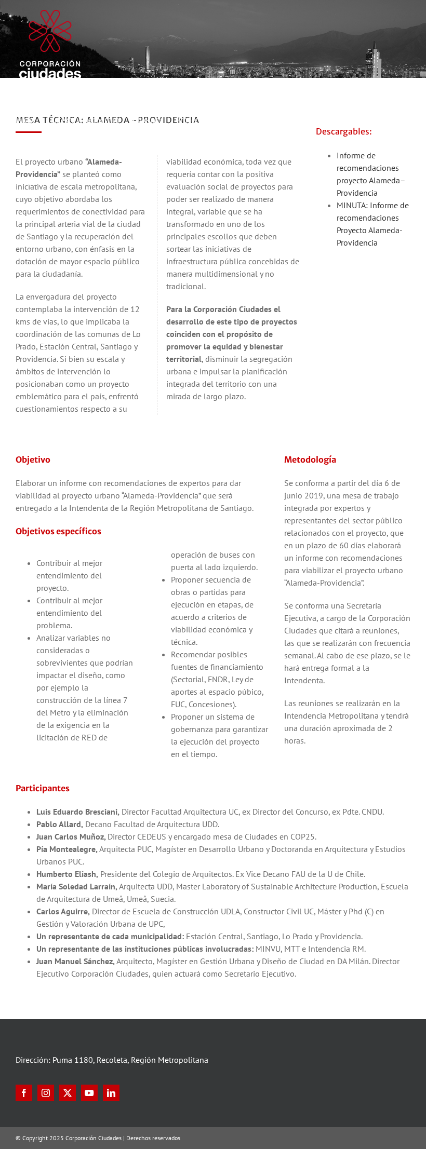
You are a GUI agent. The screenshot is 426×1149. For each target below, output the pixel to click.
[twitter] (67, 1093)
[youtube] (89, 1093)
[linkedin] (111, 1093)
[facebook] (24, 1093)
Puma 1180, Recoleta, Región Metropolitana (130, 1060)
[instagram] (45, 1093)
